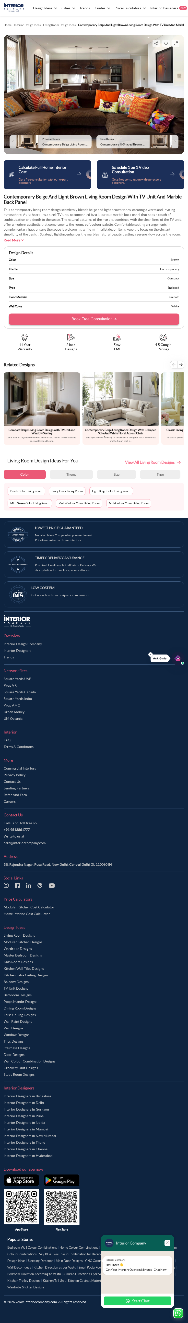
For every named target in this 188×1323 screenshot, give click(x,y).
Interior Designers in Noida (24, 1123)
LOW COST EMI (43, 588)
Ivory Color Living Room (67, 491)
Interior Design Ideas (27, 24)
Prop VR (10, 685)
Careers (10, 801)
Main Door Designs (69, 1261)
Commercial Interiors (20, 768)
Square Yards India (18, 699)
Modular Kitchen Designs (23, 942)
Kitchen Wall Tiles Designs (24, 968)
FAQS (8, 740)
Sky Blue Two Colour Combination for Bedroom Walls (76, 1254)
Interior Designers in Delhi (24, 1103)
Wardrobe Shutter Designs (26, 1287)
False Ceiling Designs (20, 1015)
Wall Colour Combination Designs (29, 1061)
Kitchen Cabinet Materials (86, 1281)
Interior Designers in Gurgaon (26, 1109)
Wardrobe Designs (18, 949)
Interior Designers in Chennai (26, 1149)
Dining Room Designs (20, 1008)
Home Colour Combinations (78, 1247)
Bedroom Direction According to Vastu (34, 1274)
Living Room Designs (19, 935)
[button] (168, 658)
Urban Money (14, 712)
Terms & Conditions (19, 747)
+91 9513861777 (17, 830)
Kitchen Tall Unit (54, 1281)
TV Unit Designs (16, 988)
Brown (174, 259)
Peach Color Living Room (26, 491)
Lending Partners (17, 788)
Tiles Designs (14, 1041)
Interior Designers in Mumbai (26, 1129)
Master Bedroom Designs (23, 955)
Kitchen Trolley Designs (23, 1281)
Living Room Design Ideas (59, 24)
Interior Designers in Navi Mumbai (30, 1136)
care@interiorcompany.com (25, 843)
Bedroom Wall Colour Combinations (32, 1247)
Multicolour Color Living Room (129, 503)
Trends (9, 657)
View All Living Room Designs (150, 462)
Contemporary (169, 269)
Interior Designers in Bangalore (27, 1096)
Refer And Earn (15, 795)
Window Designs (16, 1035)
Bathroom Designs (18, 995)
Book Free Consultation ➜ (94, 319)
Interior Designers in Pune (24, 1116)
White (175, 306)
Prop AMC (12, 705)
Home (8, 24)
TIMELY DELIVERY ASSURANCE (59, 558)
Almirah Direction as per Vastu (84, 1274)
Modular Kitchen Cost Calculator (29, 907)
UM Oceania (13, 718)
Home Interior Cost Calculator (27, 914)
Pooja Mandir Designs (20, 1002)
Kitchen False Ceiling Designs (26, 975)
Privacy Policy (14, 775)
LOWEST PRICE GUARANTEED (59, 528)
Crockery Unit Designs (21, 1068)
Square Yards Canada (20, 692)
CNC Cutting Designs (100, 1261)
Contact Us (12, 782)
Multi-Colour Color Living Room (79, 503)
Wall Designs (13, 1028)
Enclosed (173, 287)
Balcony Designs (16, 982)
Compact (173, 278)
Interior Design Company (23, 644)
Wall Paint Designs (18, 1021)
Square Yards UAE (17, 679)
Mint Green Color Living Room (29, 503)
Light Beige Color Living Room (111, 491)
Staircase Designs (17, 1048)
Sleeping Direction (40, 1261)
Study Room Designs (19, 1074)
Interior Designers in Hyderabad (28, 1156)
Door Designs (14, 1055)
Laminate (173, 297)
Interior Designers (17, 651)
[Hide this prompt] (150, 654)
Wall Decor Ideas (19, 1267)
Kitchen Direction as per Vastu (55, 1267)
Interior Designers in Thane (24, 1142)
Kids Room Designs (18, 962)
